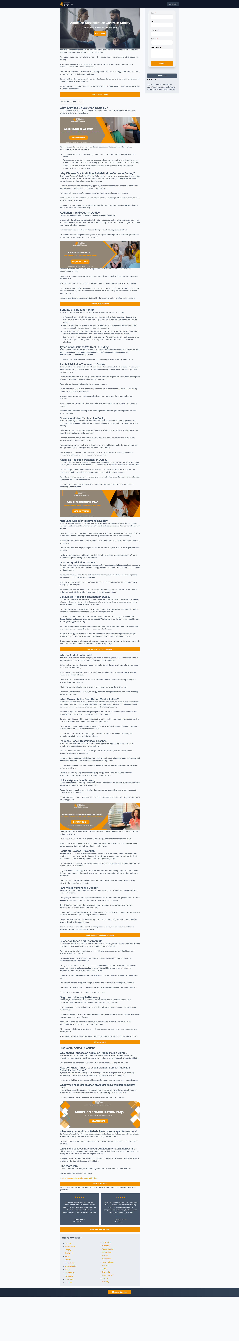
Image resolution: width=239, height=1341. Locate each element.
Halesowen (69, 1276)
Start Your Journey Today (100, 1229)
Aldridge (105, 1269)
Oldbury (68, 1260)
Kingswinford (69, 1263)
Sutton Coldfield (108, 1275)
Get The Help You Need (100, 304)
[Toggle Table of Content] (79, 101)
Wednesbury (69, 1273)
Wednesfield (106, 1252)
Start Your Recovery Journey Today (100, 935)
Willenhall (105, 1246)
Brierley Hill (88, 1178)
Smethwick (106, 1242)
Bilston (67, 1269)
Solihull (105, 1278)
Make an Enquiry (119, 1292)
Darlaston (68, 1283)
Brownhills (106, 1272)
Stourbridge (69, 1279)
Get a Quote (100, 33)
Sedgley (80, 1178)
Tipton (95, 1178)
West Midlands (107, 1262)
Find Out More (100, 1042)
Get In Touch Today (100, 94)
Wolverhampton (108, 1249)
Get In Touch (162, 76)
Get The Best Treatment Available (100, 649)
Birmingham (106, 1259)
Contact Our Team (100, 1184)
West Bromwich (70, 1266)
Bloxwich (105, 1265)
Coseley (63, 1178)
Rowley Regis (71, 1178)
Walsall (105, 1256)
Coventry (105, 1282)
